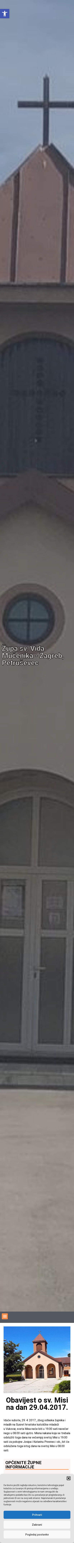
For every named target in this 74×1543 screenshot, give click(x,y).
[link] (4, 13)
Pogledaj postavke (37, 1534)
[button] (68, 1478)
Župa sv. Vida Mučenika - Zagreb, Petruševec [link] (33, 655)
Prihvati (37, 1514)
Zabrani (37, 1524)
